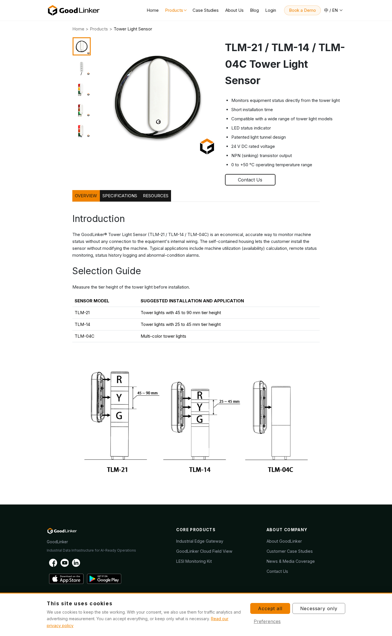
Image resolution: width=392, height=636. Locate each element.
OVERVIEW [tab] (86, 195)
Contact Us (250, 180)
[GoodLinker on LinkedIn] (76, 562)
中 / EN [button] (331, 10)
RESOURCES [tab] (155, 195)
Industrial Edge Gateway (199, 541)
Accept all (270, 608)
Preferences (267, 621)
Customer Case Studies (290, 551)
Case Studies (206, 10)
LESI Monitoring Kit (194, 561)
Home (153, 10)
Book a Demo (302, 10)
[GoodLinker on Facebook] (53, 562)
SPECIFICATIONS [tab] (119, 195)
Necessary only (318, 608)
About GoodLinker (284, 541)
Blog (254, 10)
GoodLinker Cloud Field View (204, 551)
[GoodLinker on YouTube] (65, 562)
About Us (234, 10)
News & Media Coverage (291, 561)
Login (270, 10)
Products (174, 10)
